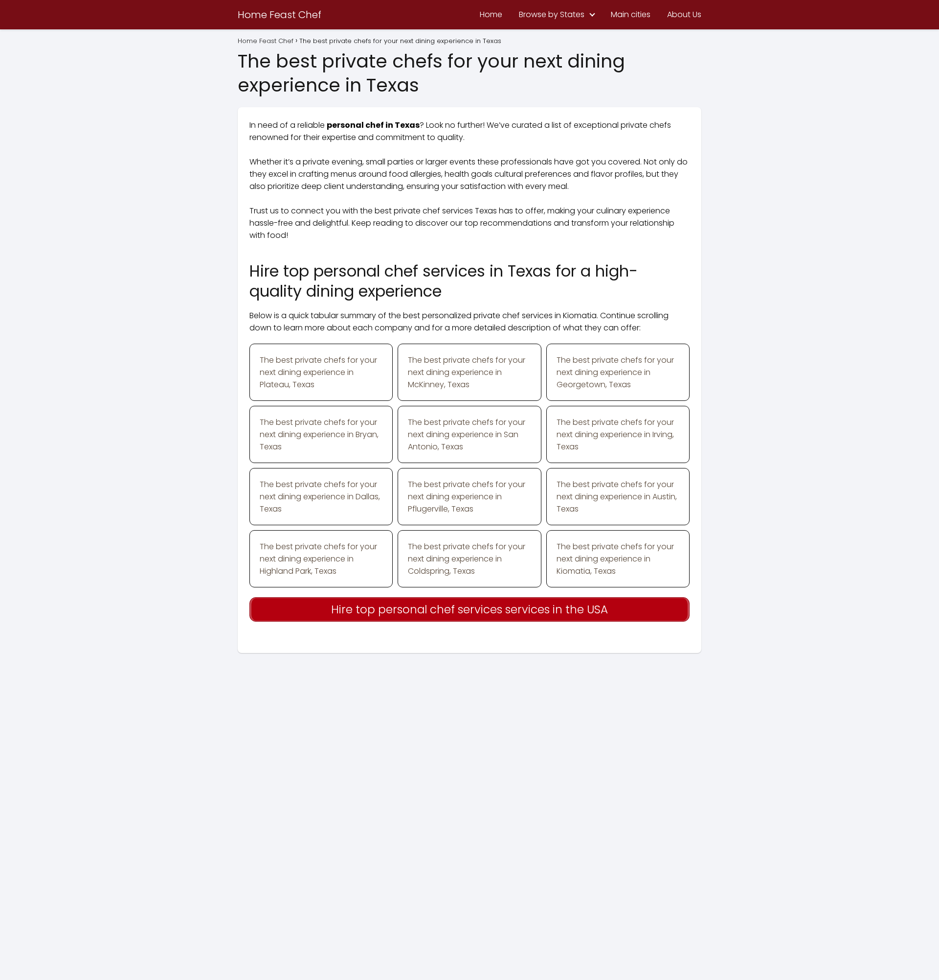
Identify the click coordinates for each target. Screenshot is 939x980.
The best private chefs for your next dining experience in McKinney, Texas (466, 372)
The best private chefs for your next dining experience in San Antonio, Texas (466, 434)
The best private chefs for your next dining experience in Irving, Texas (615, 434)
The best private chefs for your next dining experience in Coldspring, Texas (466, 559)
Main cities (630, 14)
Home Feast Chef (279, 15)
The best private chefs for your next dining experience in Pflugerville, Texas (466, 496)
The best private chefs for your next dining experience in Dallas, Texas (320, 496)
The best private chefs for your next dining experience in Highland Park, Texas (318, 559)
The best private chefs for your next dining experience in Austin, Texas (617, 496)
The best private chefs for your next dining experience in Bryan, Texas (319, 434)
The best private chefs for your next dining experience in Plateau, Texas (318, 372)
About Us (684, 14)
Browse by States (551, 14)
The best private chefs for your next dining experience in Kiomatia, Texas (615, 559)
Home (491, 14)
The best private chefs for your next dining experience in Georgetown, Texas (615, 372)
